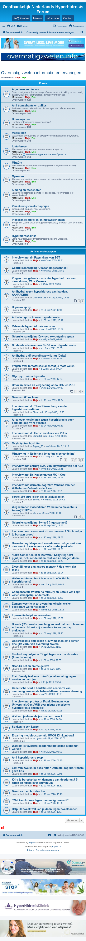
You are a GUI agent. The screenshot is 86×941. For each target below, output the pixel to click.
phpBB (32, 842)
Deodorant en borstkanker (28, 791)
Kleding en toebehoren (26, 190)
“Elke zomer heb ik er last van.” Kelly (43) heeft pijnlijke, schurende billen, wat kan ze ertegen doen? (46, 556)
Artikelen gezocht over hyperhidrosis (36, 317)
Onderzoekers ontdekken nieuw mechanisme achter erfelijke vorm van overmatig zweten (45, 642)
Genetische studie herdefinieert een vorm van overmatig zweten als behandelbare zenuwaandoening (47, 689)
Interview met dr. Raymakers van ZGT (36, 257)
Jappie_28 (38, 446)
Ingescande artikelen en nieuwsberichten (38, 219)
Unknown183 (39, 297)
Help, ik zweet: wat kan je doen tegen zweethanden (44, 809)
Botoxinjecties (21, 119)
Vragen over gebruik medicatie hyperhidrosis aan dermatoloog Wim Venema (44, 280)
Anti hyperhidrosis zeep (27, 757)
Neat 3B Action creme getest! (30, 666)
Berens (36, 499)
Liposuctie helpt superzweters (31, 615)
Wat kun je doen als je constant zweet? (37, 716)
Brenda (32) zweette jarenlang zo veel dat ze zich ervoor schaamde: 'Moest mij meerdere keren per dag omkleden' (48, 627)
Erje (24, 77)
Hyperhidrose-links (24, 236)
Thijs (17, 77)
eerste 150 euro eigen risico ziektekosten (38, 496)
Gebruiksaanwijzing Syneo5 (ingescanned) (39, 522)
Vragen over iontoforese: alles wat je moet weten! (43, 365)
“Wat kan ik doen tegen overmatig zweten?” (40, 800)
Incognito (37, 738)
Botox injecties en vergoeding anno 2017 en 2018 (43, 385)
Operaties (18, 176)
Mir (34, 513)
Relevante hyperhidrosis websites (33, 326)
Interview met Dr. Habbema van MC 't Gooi (39, 474)
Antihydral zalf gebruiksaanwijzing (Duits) (39, 355)
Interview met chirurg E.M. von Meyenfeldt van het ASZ (47, 465)
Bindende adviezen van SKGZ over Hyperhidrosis (44, 345)
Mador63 (37, 436)
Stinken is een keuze (25, 726)
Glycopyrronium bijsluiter (28, 376)
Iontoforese (19, 146)
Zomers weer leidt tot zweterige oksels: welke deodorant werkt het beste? (41, 605)
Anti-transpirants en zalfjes (29, 105)
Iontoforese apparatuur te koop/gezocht (46, 154)
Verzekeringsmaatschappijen (30, 206)
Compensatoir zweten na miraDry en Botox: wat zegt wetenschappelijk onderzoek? (46, 593)
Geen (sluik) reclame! (25, 397)
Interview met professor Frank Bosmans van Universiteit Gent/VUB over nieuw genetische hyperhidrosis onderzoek (41, 704)
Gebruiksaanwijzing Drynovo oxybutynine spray (43, 336)
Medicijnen (19, 132)
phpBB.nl (56, 846)
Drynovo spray (21, 307)
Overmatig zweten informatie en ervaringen (41, 72)
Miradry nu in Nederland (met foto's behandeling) (43, 453)
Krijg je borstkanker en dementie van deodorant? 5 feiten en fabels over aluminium (44, 781)
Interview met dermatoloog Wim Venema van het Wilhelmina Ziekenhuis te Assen (43, 486)
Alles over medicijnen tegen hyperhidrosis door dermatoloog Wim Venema (43, 421)
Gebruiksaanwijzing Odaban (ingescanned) (39, 267)
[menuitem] (11, 26)
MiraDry (17, 162)
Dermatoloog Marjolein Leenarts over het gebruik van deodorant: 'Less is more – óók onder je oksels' (46, 545)
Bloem (36, 412)
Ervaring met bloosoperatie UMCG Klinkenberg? (43, 735)
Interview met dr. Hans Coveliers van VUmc (40, 433)
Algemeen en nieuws (25, 89)
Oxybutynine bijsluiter (26, 443)
